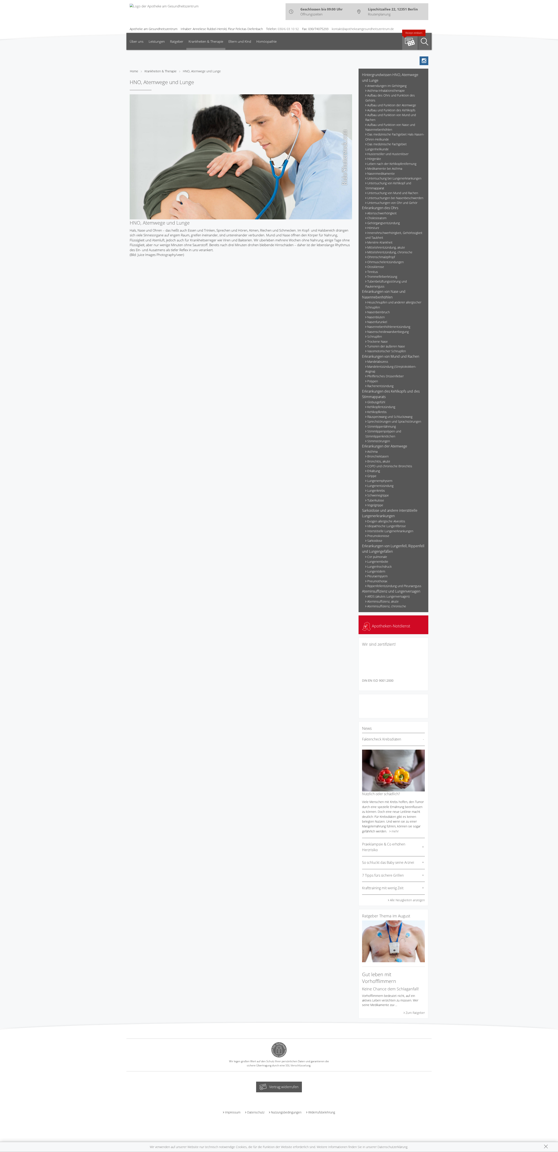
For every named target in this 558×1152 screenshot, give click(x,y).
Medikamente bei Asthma (384, 168)
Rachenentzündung (380, 386)
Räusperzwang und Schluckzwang (389, 417)
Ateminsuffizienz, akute (383, 601)
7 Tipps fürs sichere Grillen (383, 875)
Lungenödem (376, 571)
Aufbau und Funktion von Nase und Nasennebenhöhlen (390, 127)
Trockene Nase (377, 341)
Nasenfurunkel (377, 322)
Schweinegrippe (378, 495)
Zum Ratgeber (415, 1013)
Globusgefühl (376, 402)
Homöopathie (266, 41)
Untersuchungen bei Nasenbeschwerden (395, 198)
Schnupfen (374, 336)
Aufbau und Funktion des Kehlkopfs (391, 110)
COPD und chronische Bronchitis (389, 466)
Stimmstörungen (378, 441)
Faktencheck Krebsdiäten (381, 739)
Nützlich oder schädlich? (381, 793)
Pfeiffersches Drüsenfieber (385, 376)
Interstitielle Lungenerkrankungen (390, 531)
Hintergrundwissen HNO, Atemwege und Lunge (390, 77)
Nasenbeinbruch (378, 312)
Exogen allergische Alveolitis (386, 521)
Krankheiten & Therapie (206, 41)
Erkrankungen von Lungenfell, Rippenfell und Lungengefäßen (393, 549)
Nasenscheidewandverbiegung (388, 332)
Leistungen (157, 41)
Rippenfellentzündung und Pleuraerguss (394, 586)
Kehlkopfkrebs (377, 412)
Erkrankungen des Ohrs (380, 207)
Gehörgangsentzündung (383, 223)
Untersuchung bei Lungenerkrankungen (394, 178)
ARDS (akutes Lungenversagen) (388, 596)
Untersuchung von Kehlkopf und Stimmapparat (388, 185)
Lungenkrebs (376, 490)
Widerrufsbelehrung (321, 1112)
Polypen (372, 381)
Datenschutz (255, 1112)
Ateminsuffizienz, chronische (386, 606)
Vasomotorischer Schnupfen (386, 351)
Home (134, 71)
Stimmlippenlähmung (381, 426)
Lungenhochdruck (379, 566)
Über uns (136, 41)
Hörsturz (373, 228)
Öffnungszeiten (311, 14)
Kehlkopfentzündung (381, 407)
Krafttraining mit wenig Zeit (382, 888)
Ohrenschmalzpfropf (381, 257)
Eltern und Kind (239, 41)
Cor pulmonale (377, 557)
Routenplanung (379, 14)
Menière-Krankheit (380, 242)
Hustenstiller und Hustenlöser (387, 154)
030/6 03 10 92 (288, 29)
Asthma (372, 451)
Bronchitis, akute (378, 461)
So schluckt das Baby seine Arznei (388, 862)
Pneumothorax (377, 581)
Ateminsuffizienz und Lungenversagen (391, 591)
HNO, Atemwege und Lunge (202, 71)
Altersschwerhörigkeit (382, 213)
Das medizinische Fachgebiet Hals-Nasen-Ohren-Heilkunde (394, 136)
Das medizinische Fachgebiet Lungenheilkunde (386, 146)
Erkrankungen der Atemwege (384, 446)
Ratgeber (176, 41)
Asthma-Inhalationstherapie (386, 90)
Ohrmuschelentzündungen (385, 262)
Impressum (232, 1112)
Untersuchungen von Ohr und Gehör (392, 203)
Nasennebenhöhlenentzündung (388, 327)
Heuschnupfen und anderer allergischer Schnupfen (393, 304)
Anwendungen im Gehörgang (387, 86)
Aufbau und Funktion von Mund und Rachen (390, 117)
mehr (395, 831)
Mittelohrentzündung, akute (386, 247)
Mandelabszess (377, 361)
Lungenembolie (377, 561)
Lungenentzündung (380, 486)
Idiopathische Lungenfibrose (386, 526)
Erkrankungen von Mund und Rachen (390, 356)
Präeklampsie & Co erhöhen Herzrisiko (383, 847)
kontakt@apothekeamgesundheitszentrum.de (363, 29)
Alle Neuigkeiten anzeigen (407, 900)
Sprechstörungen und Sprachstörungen (394, 421)
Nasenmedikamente (381, 173)
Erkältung (373, 471)
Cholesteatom (376, 218)
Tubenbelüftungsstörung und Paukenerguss (386, 283)
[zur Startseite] (164, 5)
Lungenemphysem (379, 481)
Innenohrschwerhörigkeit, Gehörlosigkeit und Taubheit (393, 235)
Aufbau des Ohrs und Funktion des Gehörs (390, 97)
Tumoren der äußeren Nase (386, 346)
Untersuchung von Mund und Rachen (392, 193)
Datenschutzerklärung (392, 1147)
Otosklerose (375, 267)
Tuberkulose (375, 500)
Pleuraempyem (377, 576)
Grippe (371, 476)
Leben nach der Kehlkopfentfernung (391, 164)
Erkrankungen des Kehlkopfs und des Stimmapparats (391, 394)
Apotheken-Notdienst (390, 626)
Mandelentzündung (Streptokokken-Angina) (390, 368)
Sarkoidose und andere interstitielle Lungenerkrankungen (389, 513)
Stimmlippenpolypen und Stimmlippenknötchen (383, 433)
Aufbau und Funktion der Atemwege (391, 105)
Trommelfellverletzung (382, 276)
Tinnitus (372, 272)
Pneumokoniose (378, 536)
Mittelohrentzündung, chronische (389, 252)
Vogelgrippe (375, 505)
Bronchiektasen (378, 456)
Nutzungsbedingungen (286, 1112)
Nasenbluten (376, 317)
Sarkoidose (374, 541)
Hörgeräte (374, 159)
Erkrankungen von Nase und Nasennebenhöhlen (383, 294)
